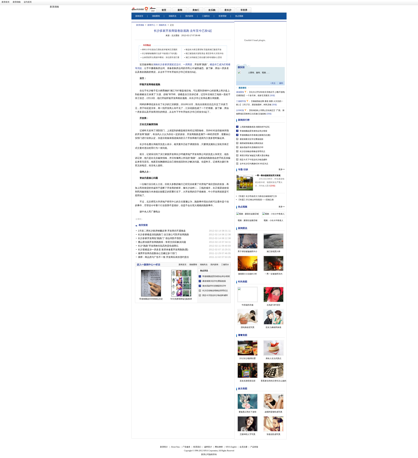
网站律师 (219, 447)
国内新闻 (189, 16)
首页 (164, 10)
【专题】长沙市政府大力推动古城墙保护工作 (257, 196)
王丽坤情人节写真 (247, 434)
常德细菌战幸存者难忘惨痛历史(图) (255, 135)
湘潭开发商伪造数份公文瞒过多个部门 (157, 253)
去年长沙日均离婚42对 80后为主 (254, 164)
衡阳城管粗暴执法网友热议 (251, 143)
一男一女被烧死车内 (273, 274)
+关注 (272, 83)
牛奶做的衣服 (247, 305)
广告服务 (186, 447)
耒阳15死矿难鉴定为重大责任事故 (254, 155)
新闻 (180, 10)
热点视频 (239, 16)
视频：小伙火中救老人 (273, 220)
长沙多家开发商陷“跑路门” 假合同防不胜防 (159, 238)
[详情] (272, 95)
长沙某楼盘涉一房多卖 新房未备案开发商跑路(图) (163, 249)
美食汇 (196, 10)
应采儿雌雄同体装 (273, 327)
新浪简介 (164, 447)
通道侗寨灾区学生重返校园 (214, 281)
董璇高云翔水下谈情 (247, 412)
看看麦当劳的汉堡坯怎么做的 (273, 381)
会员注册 (243, 447)
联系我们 (197, 447)
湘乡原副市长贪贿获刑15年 (214, 286)
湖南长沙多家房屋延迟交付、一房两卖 (172, 64)
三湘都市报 (241, 101)
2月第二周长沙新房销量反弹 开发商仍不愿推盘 (162, 230)
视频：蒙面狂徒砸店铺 (247, 220)
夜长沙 (228, 10)
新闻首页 (139, 16)
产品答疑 (254, 447)
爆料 (281, 83)
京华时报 (240, 110)
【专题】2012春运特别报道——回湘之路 (256, 200)
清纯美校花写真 (247, 327)
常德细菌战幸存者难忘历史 (151, 299)
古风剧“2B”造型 (273, 305)
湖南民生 (173, 16)
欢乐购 (212, 10)
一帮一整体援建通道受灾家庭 (268, 175)
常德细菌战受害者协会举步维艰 (216, 276)
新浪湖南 (17, 2)
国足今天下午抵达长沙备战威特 (253, 159)
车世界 (244, 10)
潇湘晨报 (240, 92)
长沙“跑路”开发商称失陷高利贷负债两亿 (158, 245)
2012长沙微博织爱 (247, 358)
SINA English (231, 447)
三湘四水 (206, 16)
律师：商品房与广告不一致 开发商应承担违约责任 (163, 257)
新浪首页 (5, 2)
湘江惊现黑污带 (273, 251)
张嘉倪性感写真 (273, 434)
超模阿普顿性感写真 (273, 412)
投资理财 (222, 16)
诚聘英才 (208, 447)
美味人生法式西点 (273, 358)
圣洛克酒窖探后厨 (247, 381)
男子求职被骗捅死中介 (247, 251)
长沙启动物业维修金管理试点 (215, 290)
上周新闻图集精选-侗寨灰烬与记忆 (255, 127)
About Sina (175, 447)
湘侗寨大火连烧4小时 (247, 274)
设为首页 (28, 2)
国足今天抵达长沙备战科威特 (215, 295)
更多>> (282, 169)
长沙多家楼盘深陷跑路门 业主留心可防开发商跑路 (163, 234)
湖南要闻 (156, 16)
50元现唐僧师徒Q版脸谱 (181, 299)
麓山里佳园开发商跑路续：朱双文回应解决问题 (162, 242)
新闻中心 (151, 25)
